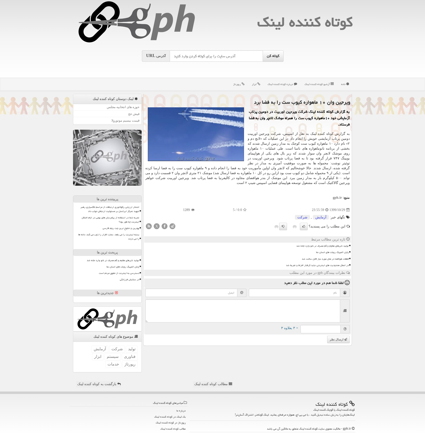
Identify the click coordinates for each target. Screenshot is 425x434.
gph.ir (337, 197)
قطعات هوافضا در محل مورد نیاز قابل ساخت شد (325, 258)
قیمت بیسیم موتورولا (125, 120)
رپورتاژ (237, 84)
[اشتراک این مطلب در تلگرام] (172, 226)
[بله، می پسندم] (304, 226)
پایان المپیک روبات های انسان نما (332, 252)
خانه (343, 84)
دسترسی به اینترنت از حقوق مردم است (119, 273)
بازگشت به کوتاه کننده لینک (97, 384)
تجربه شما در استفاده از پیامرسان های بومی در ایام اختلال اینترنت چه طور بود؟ (110, 219)
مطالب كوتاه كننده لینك (173, 428)
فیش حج (133, 114)
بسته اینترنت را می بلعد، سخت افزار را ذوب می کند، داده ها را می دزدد (108, 236)
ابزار (254, 84)
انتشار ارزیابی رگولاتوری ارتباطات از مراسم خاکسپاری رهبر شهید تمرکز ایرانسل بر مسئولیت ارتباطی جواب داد (109, 209)
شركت (302, 217)
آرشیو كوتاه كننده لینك (317, 84)
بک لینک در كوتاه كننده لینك (170, 416)
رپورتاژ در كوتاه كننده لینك (171, 422)
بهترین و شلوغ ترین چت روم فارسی (121, 228)
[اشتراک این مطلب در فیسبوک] (164, 226)
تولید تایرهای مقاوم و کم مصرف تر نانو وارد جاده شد (322, 245)
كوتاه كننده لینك (305, 22)
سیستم (113, 356)
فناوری (130, 356)
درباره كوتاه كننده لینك (281, 84)
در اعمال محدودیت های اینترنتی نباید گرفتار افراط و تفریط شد (317, 265)
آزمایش (320, 217)
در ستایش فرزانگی (129, 279)
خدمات (113, 364)
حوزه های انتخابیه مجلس (123, 107)
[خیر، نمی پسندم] (283, 226)
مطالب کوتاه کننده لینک (211, 384)
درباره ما (181, 410)
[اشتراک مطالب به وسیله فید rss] (148, 226)
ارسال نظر (337, 339)
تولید (132, 349)
